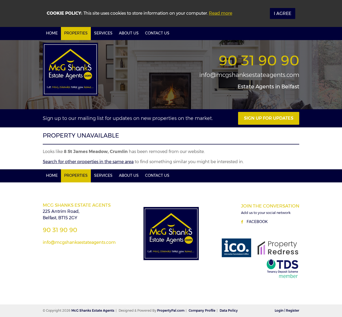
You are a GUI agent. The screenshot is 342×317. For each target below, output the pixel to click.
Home (52, 33)
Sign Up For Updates (268, 118)
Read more (220, 13)
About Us (129, 33)
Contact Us (157, 33)
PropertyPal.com (170, 310)
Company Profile (202, 310)
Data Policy (229, 310)
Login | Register (287, 310)
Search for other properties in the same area (88, 161)
